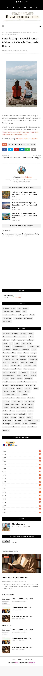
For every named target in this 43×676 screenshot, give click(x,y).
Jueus (24, 312)
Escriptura (15, 362)
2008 (21, 513)
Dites (13, 353)
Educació (22, 356)
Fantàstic (32, 362)
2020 (22, 471)
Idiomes (18, 312)
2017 (22, 482)
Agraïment (23, 333)
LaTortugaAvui (23, 315)
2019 (22, 475)
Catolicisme (30, 340)
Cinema (17, 343)
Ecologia (33, 353)
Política (5, 411)
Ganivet (5, 372)
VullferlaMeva (28, 318)
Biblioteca (6, 340)
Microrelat (6, 401)
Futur (19, 369)
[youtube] (25, 7)
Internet (19, 379)
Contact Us (28, 659)
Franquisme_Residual (9, 369)
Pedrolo (5, 408)
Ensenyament (33, 359)
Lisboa (12, 388)
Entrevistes (6, 362)
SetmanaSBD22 (7, 420)
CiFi (11, 343)
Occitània (6, 404)
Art (15, 337)
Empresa (15, 359)
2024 (22, 458)
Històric (19, 375)
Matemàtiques (21, 398)
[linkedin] (31, 7)
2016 (22, 485)
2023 (22, 461)
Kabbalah (27, 382)
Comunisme (6, 346)
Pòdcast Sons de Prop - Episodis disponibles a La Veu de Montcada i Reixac (24, 194)
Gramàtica (13, 372)
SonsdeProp (9, 32)
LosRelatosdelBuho (9, 395)
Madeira (24, 395)
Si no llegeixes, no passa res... (15, 577)
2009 (22, 509)
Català (13, 340)
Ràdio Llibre (22, 414)
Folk (35, 366)
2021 (22, 468)
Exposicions (24, 362)
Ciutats (29, 343)
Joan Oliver (6, 382)
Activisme (6, 308)
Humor (26, 375)
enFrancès (23, 359)
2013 (22, 495)
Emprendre (6, 359)
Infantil (13, 379)
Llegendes (28, 388)
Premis (12, 411)
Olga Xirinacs (15, 404)
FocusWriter (27, 366)
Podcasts (22, 144)
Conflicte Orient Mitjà (19, 346)
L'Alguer (5, 385)
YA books (6, 430)
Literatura (19, 388)
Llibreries (6, 391)
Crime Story (25, 350)
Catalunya (21, 340)
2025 (22, 454)
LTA (18, 395)
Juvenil (20, 382)
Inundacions (28, 379)
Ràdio (15, 414)
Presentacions (21, 411)
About (20, 659)
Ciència (5, 343)
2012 (22, 499)
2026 (22, 451)
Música (20, 401)
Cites (19, 308)
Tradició (25, 424)
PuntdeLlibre (7, 414)
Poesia (31, 408)
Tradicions (33, 424)
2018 (22, 478)
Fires (19, 366)
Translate (18, 297)
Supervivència (29, 420)
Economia (6, 356)
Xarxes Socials (32, 427)
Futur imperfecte (8, 312)
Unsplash (34, 138)
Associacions (22, 337)
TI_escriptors (18, 318)
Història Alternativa (9, 375)
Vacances (6, 427)
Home (13, 659)
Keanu (34, 382)
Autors (31, 337)
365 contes (6, 333)
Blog (16, 663)
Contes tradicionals (33, 346)
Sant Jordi (29, 417)
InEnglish (5, 379)
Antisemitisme (7, 337)
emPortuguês (7, 321)
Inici (3, 32)
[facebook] (8, 7)
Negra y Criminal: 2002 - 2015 (22, 599)
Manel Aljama (7, 50)
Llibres (13, 391)
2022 (22, 465)
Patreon (30, 404)
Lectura (5, 388)
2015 (22, 489)
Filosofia (25, 308)
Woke (23, 427)
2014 (22, 492)
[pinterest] (36, 7)
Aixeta (13, 308)
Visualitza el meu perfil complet (21, 527)
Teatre (37, 420)
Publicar (30, 411)
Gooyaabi (32, 663)
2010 (22, 506)
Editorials (14, 356)
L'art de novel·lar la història (21, 607)
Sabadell (13, 417)
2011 (22, 502)
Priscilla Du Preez (22, 138)
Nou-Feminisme (29, 401)
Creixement (6, 350)
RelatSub (5, 417)
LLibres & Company (23, 391)
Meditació (31, 398)
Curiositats (6, 353)
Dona (19, 353)
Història (33, 372)
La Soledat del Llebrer (9, 315)
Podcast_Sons (13, 144)
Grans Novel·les (23, 372)
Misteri (14, 401)
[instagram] (19, 7)
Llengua (36, 388)
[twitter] (13, 7)
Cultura (34, 350)
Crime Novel (16, 350)
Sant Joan (21, 417)
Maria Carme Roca (8, 398)
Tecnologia (6, 424)
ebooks (26, 353)
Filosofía (13, 366)
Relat (30, 414)
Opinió (32, 315)
